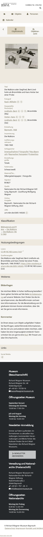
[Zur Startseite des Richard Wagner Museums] (9, 6)
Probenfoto (33, 154)
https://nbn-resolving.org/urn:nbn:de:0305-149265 (21, 264)
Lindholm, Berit (10, 111)
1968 (15, 130)
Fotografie (24, 151)
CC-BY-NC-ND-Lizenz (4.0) (11, 252)
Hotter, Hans (9, 117)
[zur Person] (18, 102)
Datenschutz (10, 528)
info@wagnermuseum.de (21, 488)
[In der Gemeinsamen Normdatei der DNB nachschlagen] (21, 102)
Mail (26, 335)
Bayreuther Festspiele (18, 154)
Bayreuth (8, 130)
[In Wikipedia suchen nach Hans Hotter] (23, 117)
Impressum (20, 528)
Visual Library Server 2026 (6, 535)
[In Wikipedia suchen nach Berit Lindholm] (25, 111)
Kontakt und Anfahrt (34, 528)
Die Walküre (12, 229)
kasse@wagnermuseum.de (22, 391)
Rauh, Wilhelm (10, 102)
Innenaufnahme (11, 151)
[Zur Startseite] (33, 5)
